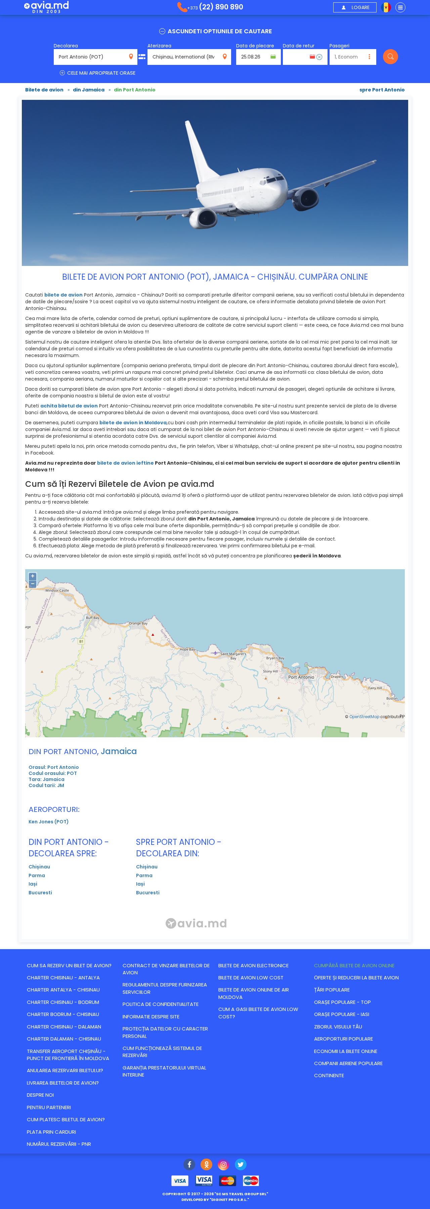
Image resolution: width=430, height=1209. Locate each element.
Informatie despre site (151, 1016)
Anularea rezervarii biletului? (65, 1070)
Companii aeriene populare (348, 1063)
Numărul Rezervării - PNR (59, 1143)
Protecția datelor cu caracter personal (165, 1032)
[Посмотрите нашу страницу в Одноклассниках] (206, 1165)
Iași (33, 884)
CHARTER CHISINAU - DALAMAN (64, 1026)
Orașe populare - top (342, 1002)
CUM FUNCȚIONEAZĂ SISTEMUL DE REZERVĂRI (162, 1052)
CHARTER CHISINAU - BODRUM (63, 1002)
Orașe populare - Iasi (341, 1014)
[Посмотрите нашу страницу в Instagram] (223, 1165)
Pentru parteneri (49, 1107)
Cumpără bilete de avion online (354, 965)
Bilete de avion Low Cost (251, 977)
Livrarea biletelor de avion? (63, 1082)
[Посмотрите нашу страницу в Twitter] (241, 1165)
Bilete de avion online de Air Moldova (253, 993)
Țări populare (332, 989)
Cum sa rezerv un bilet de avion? (69, 965)
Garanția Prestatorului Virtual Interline (164, 1071)
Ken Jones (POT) (49, 821)
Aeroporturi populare (343, 1038)
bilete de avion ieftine (125, 463)
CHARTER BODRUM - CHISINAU (63, 1014)
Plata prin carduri (51, 1131)
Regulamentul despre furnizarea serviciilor (165, 988)
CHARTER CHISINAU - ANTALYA (63, 977)
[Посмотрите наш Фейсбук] (189, 1165)
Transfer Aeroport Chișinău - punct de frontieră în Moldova (68, 1055)
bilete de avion (63, 294)
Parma (37, 875)
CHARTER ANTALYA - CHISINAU (63, 989)
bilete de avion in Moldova (133, 422)
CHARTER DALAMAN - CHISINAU (64, 1038)
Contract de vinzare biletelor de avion (166, 969)
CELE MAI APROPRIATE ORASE (100, 72)
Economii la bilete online (345, 1051)
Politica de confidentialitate (161, 1004)
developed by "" (215, 1199)
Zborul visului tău (338, 1026)
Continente (329, 1075)
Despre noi (40, 1094)
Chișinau (39, 866)
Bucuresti (40, 892)
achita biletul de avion (69, 405)
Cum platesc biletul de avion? (66, 1119)
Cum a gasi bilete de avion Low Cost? (258, 1013)
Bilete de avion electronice (253, 965)
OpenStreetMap (364, 716)
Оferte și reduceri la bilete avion (356, 977)
